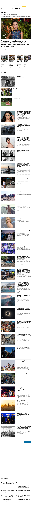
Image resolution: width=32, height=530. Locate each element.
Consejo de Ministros (19, 16)
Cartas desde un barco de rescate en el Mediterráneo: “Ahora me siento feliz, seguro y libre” (19, 63)
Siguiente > (27, 441)
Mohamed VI (14, 16)
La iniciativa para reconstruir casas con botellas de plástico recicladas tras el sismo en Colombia (4, 62)
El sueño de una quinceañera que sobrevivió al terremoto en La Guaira (24, 231)
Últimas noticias (15, 14)
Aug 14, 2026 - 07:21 (20, 286)
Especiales (7, 14)
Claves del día (11, 14)
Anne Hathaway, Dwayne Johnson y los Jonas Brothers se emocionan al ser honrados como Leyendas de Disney (24, 245)
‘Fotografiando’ (16, 88)
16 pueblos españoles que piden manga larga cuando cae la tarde (24, 335)
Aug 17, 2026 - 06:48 (21, 220)
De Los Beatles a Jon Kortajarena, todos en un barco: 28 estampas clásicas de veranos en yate (24, 427)
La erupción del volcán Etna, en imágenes (23, 296)
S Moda (17, 115)
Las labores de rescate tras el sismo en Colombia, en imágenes (23, 348)
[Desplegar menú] (1, 8)
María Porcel (18, 247)
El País (17, 77)
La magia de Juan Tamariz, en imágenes (23, 151)
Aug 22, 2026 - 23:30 (19, 67)
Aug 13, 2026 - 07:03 (21, 297)
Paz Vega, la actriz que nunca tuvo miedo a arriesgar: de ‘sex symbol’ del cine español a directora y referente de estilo (23, 139)
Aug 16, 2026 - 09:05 (21, 259)
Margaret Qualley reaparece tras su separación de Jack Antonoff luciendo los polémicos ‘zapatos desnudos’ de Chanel (24, 113)
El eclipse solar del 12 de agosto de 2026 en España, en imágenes (23, 309)
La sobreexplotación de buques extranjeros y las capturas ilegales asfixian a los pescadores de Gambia (23, 165)
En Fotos (3, 12)
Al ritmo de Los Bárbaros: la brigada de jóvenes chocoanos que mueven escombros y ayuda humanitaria (12, 63)
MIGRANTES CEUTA (8, 16)
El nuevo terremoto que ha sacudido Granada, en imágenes (23, 178)
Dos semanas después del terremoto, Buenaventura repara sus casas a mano (27, 62)
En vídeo (2, 14)
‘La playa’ (19, 76)
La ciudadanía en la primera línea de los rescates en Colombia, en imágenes (24, 322)
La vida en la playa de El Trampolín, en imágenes (22, 191)
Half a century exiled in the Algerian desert (22, 401)
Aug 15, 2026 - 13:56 (21, 274)
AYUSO (26, 16)
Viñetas (5, 14)
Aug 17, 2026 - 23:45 (21, 193)
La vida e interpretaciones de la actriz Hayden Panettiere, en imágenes (23, 218)
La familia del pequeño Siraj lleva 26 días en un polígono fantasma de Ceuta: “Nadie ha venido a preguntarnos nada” (8, 483)
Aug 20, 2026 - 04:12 (21, 127)
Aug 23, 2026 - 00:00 (4, 66)
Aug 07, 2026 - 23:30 (21, 403)
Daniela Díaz (10, 66)
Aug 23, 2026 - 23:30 (21, 77)
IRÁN (28, 16)
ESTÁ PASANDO (3, 16)
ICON (17, 286)
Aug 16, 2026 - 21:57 (22, 247)
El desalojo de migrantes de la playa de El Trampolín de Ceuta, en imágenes (23, 125)
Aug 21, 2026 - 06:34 (21, 115)
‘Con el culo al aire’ (16, 98)
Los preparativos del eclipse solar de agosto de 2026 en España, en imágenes (24, 361)
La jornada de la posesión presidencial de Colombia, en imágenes (23, 414)
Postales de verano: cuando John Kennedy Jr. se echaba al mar (23, 204)
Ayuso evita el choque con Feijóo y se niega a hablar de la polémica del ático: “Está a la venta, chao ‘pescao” (24, 496)
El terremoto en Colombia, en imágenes (23, 374)
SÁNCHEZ (11, 16)
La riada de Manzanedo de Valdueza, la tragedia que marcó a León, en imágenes (23, 257)
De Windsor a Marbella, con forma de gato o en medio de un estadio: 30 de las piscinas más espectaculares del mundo (23, 284)
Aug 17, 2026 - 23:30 (23, 206)
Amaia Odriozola (19, 206)
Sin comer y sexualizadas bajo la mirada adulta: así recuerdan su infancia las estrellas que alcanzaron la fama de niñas (15, 43)
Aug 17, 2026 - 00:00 (22, 233)
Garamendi (23, 16)
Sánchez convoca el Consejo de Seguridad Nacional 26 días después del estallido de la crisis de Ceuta (24, 491)
